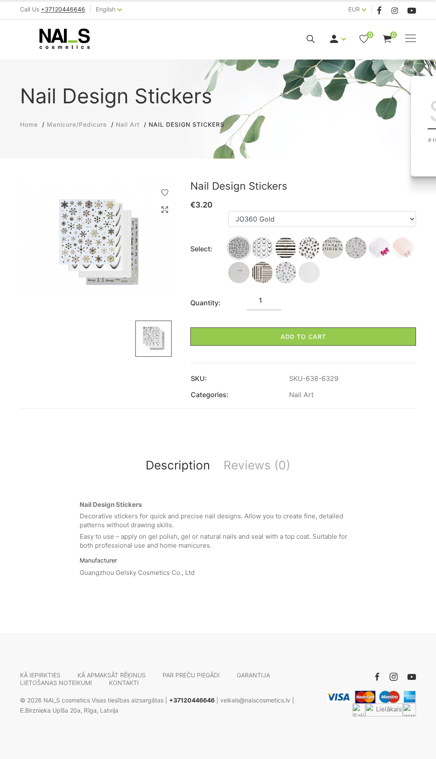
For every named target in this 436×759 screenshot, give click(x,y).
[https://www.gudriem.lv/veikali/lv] (409, 709)
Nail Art (301, 394)
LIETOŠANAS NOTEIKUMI (56, 682)
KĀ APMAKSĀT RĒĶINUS (111, 675)
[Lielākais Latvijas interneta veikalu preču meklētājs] (384, 709)
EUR (354, 9)
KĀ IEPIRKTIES (40, 675)
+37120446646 (192, 700)
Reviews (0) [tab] (257, 465)
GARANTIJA (253, 675)
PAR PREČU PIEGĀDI (191, 675)
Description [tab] (178, 465)
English (105, 9)
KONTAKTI (124, 682)
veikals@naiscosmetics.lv (255, 700)
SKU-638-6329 (313, 378)
